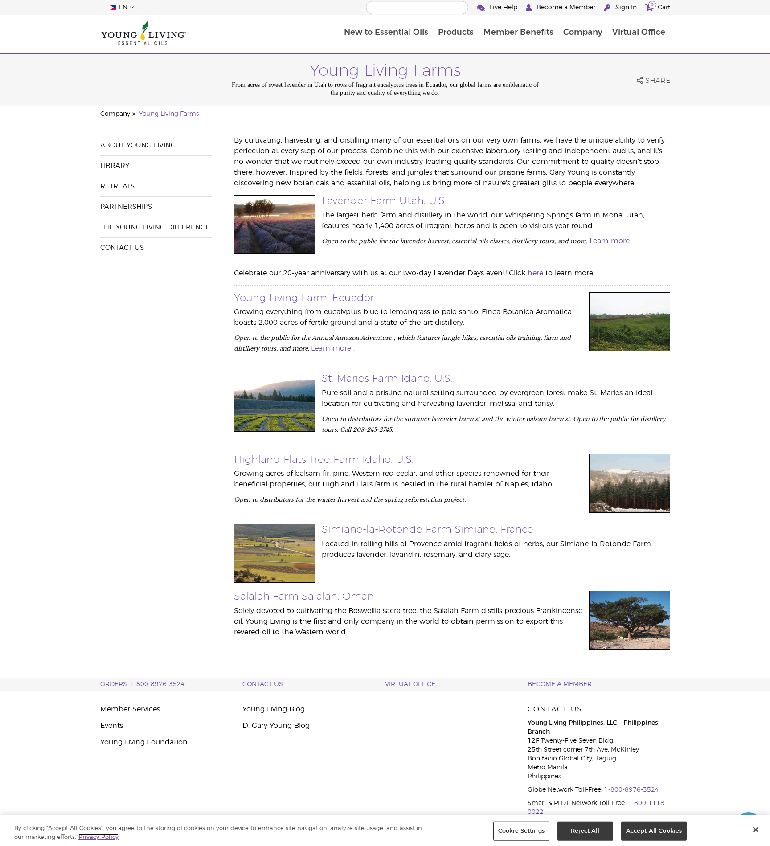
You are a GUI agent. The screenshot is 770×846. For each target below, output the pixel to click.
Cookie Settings (521, 831)
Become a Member (566, 7)
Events (111, 725)
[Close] (756, 830)
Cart (660, 6)
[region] (385, 830)
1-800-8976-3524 (631, 790)
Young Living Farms (169, 114)
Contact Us (122, 248)
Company (582, 33)
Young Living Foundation (144, 742)
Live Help (503, 7)
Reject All (585, 831)
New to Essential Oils (386, 33)
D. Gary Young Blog (276, 725)
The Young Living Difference (155, 227)
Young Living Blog (273, 709)
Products (456, 33)
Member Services (130, 709)
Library (114, 166)
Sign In (626, 7)
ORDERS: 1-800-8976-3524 (142, 684)
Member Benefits (518, 33)
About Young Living (138, 145)
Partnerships (126, 207)
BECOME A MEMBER (560, 684)
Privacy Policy (98, 837)
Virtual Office (638, 33)
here (535, 273)
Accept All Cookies (654, 831)
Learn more (610, 241)
